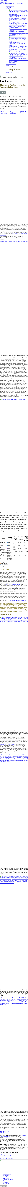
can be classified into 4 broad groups (12, 743)
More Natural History (5, 1131)
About (4, 1180)
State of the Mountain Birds (6, 1158)
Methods (5, 1176)
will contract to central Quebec (13, 584)
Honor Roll (5, 1182)
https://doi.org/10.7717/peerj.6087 (18, 600)
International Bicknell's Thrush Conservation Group (12, 3)
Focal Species (6, 1175)
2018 (13, 589)
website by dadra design (5, 1155)
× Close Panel (4, 1186)
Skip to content (3, 0)
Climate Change (7, 1174)
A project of (3, 2)
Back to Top (3, 1132)
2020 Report (6, 1178)
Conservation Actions (8, 1179)
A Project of (6, 1183)
